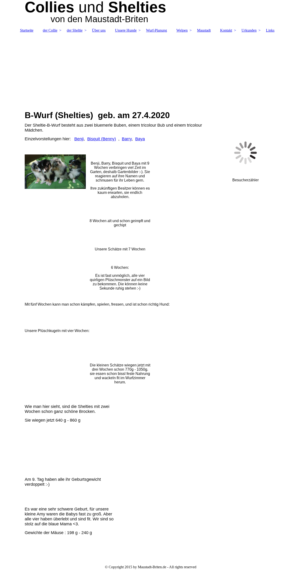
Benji (79, 139)
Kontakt (226, 30)
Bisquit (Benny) (101, 139)
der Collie (50, 30)
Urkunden (249, 30)
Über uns (99, 30)
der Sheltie (75, 30)
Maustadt (204, 30)
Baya (140, 139)
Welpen (182, 30)
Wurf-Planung (156, 30)
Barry (127, 139)
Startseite (26, 30)
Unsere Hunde (126, 30)
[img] (150, 69)
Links (270, 30)
